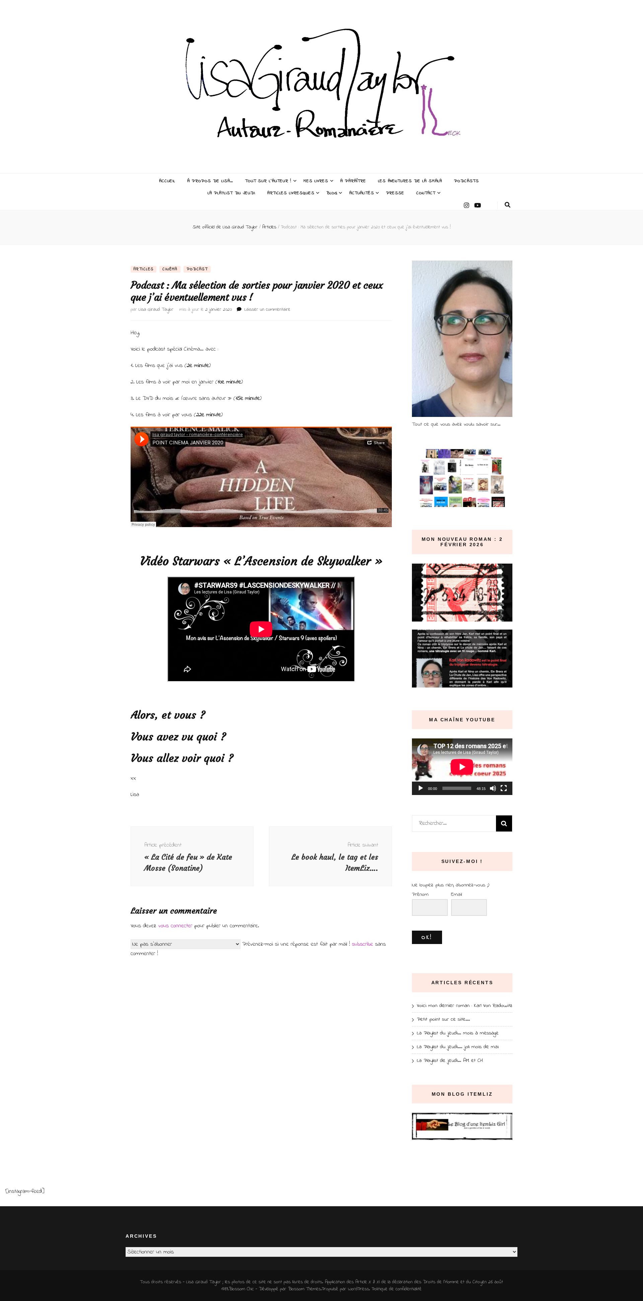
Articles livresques (290, 193)
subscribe (362, 944)
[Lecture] (420, 788)
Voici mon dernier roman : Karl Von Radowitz (464, 1006)
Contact (425, 193)
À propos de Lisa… (210, 181)
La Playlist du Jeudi (232, 193)
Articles (143, 269)
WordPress (358, 1289)
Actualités (361, 193)
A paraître (353, 181)
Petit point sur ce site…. (443, 1019)
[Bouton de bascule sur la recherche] (507, 205)
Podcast (197, 269)
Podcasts (466, 181)
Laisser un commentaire (267, 309)
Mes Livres (315, 181)
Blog (332, 193)
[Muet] (493, 788)
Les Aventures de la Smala (410, 181)
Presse (395, 193)
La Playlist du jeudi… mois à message (458, 1033)
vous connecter (175, 926)
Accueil (167, 181)
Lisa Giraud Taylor (156, 309)
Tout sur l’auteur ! (268, 181)
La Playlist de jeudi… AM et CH (450, 1061)
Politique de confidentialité (397, 1289)
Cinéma (169, 269)
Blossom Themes (304, 1289)
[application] (462, 766)
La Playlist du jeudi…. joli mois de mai (458, 1047)
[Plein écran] (503, 788)
